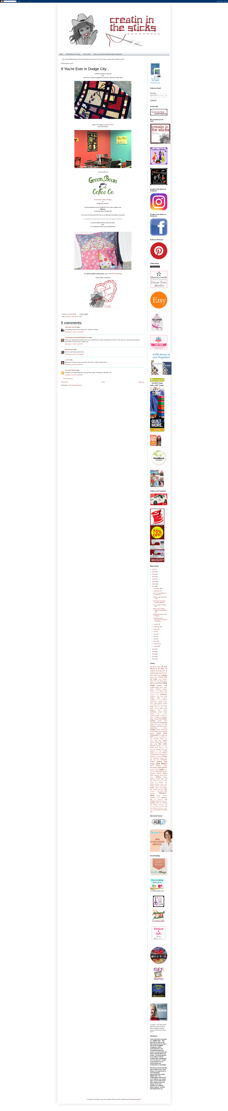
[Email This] (80, 314)
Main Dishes (163, 742)
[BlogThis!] (82, 314)
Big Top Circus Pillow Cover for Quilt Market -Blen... (160, 610)
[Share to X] (84, 314)
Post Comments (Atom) (75, 385)
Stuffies (152, 787)
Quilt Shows (75, 316)
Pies (156, 756)
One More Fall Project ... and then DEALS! (160, 601)
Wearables (164, 801)
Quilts (80, 316)
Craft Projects (158, 703)
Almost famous (163, 673)
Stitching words (163, 784)
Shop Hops (160, 780)
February (156, 643)
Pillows (164, 756)
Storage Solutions (155, 785)
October (156, 624)
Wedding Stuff (154, 803)
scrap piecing (156, 809)
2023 (153, 571)
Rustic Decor (163, 775)
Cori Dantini (158, 699)
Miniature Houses (155, 745)
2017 (153, 586)
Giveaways (163, 722)
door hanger (153, 804)
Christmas (163, 694)
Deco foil (156, 705)
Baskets (165, 679)
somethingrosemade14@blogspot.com (77, 337)
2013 (153, 656)
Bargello (160, 679)
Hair (166, 724)
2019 (153, 581)
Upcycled (158, 797)
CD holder (156, 690)
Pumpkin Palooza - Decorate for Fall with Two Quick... (160, 619)
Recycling (152, 773)
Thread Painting (162, 795)
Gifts (158, 722)
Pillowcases (159, 756)
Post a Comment (68, 378)
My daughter (157, 749)
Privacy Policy (87, 54)
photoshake (161, 806)
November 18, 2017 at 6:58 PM (74, 364)
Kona (163, 737)
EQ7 (159, 710)
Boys (165, 687)
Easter (165, 710)
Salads (151, 777)
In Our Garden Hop (155, 731)
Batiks (151, 681)
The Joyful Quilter (70, 370)
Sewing (158, 777)
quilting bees (161, 808)
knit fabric (152, 806)
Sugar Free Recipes (161, 787)
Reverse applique (162, 773)
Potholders (164, 759)
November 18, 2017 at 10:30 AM (74, 354)
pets (157, 806)
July (155, 631)
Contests (164, 698)
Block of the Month (156, 683)
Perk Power (110, 124)
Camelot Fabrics (153, 692)
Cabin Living (163, 691)
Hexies (165, 728)
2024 (153, 569)
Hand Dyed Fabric (161, 726)
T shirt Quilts (159, 791)
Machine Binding (154, 742)
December (157, 588)
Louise (67, 360)
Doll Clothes (161, 706)
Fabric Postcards (162, 713)
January (156, 646)
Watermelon (159, 801)
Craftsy (165, 703)
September (157, 626)
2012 (153, 659)
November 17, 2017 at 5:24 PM (74, 344)
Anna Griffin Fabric (155, 675)
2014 (153, 654)
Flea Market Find (163, 715)
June (155, 634)
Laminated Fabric (158, 738)
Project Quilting (156, 761)
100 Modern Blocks (155, 666)
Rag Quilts (159, 771)
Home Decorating (162, 729)
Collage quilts (155, 698)
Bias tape (156, 681)
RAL (166, 769)
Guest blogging (157, 724)
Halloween (153, 726)
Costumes (164, 699)
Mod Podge (164, 745)
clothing (165, 803)
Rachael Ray (153, 771)
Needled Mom (69, 349)
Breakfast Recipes (161, 689)
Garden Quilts (162, 721)
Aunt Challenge (159, 677)
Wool (161, 802)
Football (157, 717)
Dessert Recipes (163, 705)
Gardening (153, 722)
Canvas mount (161, 692)
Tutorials (152, 797)
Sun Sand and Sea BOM (158, 789)
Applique (164, 675)
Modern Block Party (156, 747)
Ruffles (152, 775)
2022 (153, 574)
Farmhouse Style (154, 715)
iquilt (166, 804)
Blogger (139, 1099)
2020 (153, 579)
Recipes (164, 771)
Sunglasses (152, 791)
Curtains (152, 705)
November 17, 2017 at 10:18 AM (74, 332)
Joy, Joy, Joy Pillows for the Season (159, 593)
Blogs (157, 687)
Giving (152, 724)
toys (151, 811)
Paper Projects (158, 752)
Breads (152, 689)
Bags (155, 679)
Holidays (153, 730)
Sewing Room (160, 779)
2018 (153, 584)
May (155, 636)
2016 (153, 649)
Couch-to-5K (153, 701)
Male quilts (153, 744)
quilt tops (155, 808)
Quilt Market (155, 765)
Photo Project (160, 754)
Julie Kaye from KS (71, 327)
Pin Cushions (154, 758)
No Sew (158, 751)
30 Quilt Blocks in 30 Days (73, 54)
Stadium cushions (155, 784)
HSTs (163, 724)
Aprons (152, 677)
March (155, 641)
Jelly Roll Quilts (157, 737)
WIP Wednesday (158, 799)
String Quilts (163, 785)
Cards (165, 692)
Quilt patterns (162, 767)
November (157, 591)
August (156, 629)
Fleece (152, 717)
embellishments (161, 804)
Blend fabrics (163, 681)
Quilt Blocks (161, 764)
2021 (153, 576)
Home (61, 54)
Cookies (152, 699)
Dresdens (156, 708)
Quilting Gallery (154, 770)
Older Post (141, 382)
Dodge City (68, 316)
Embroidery (153, 712)
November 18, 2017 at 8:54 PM (74, 375)
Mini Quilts (163, 744)
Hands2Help (153, 728)
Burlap (151, 691)
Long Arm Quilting (160, 740)
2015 (153, 651)
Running (157, 775)
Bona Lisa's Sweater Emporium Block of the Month (107, 54)
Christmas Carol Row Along (158, 696)
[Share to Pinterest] (87, 314)
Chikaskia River (154, 694)
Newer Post (64, 382)
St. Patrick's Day (161, 782)
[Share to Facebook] (85, 314)
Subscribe (153, 93)
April (155, 639)
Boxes (161, 687)
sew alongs (164, 809)
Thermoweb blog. (117, 273)
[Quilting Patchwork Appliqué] (158, 939)
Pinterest (161, 758)
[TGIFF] (158, 980)
